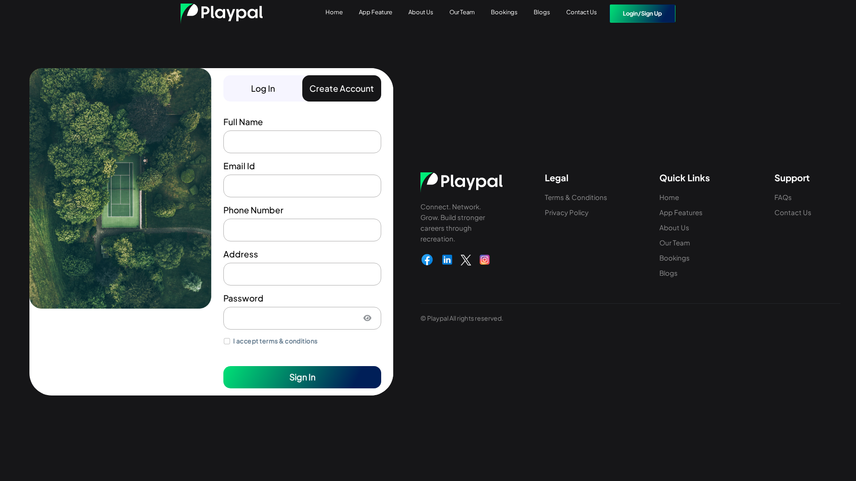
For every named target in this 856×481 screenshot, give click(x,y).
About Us (420, 12)
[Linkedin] (447, 259)
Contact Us (581, 12)
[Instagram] (484, 259)
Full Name (243, 121)
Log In (263, 88)
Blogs (542, 12)
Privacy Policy (566, 212)
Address (240, 254)
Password (243, 298)
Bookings (504, 12)
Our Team (462, 12)
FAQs (783, 197)
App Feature (375, 12)
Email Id (239, 165)
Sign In (302, 376)
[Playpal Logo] (222, 14)
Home (334, 12)
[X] (466, 259)
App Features (681, 212)
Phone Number (253, 209)
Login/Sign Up (642, 13)
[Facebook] (427, 259)
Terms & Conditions (576, 197)
